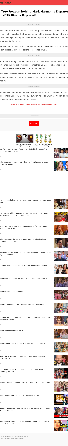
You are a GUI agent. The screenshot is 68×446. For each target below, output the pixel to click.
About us (3, 438)
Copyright (21, 438)
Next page (34, 123)
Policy (7, 438)
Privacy (16, 438)
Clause (12, 438)
